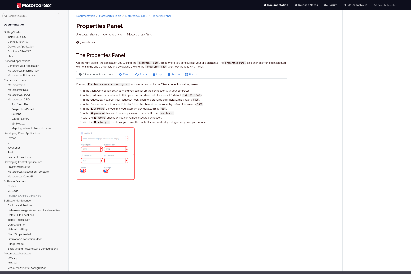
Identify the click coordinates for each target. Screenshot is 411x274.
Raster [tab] (192, 74)
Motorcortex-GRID (136, 15)
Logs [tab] (159, 74)
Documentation (85, 15)
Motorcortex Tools (110, 15)
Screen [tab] (175, 74)
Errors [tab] (126, 74)
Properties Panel (161, 15)
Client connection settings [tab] (98, 74)
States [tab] (143, 74)
